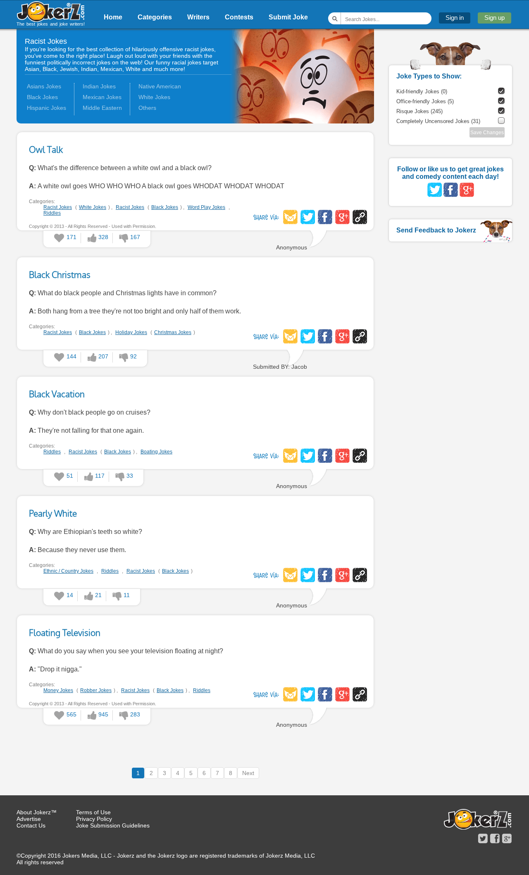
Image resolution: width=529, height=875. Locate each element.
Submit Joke (288, 17)
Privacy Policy (94, 819)
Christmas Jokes (172, 332)
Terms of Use (93, 812)
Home (113, 17)
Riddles (52, 213)
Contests (239, 17)
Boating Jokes (156, 452)
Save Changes (487, 132)
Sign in (455, 17)
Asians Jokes (44, 86)
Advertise (29, 819)
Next (248, 773)
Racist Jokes (57, 207)
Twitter (307, 217)
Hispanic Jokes (46, 107)
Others (147, 107)
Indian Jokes (99, 86)
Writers (198, 17)
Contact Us (31, 825)
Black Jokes (42, 97)
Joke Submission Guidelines (113, 825)
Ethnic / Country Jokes (68, 571)
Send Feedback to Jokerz (436, 230)
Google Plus (342, 217)
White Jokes (154, 97)
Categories (155, 17)
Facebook (325, 217)
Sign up (494, 17)
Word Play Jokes (206, 207)
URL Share (360, 217)
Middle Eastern (102, 107)
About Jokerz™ (37, 812)
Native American (159, 86)
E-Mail (290, 217)
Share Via (266, 217)
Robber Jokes (96, 690)
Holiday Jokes (131, 332)
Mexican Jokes (102, 97)
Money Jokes (58, 690)
